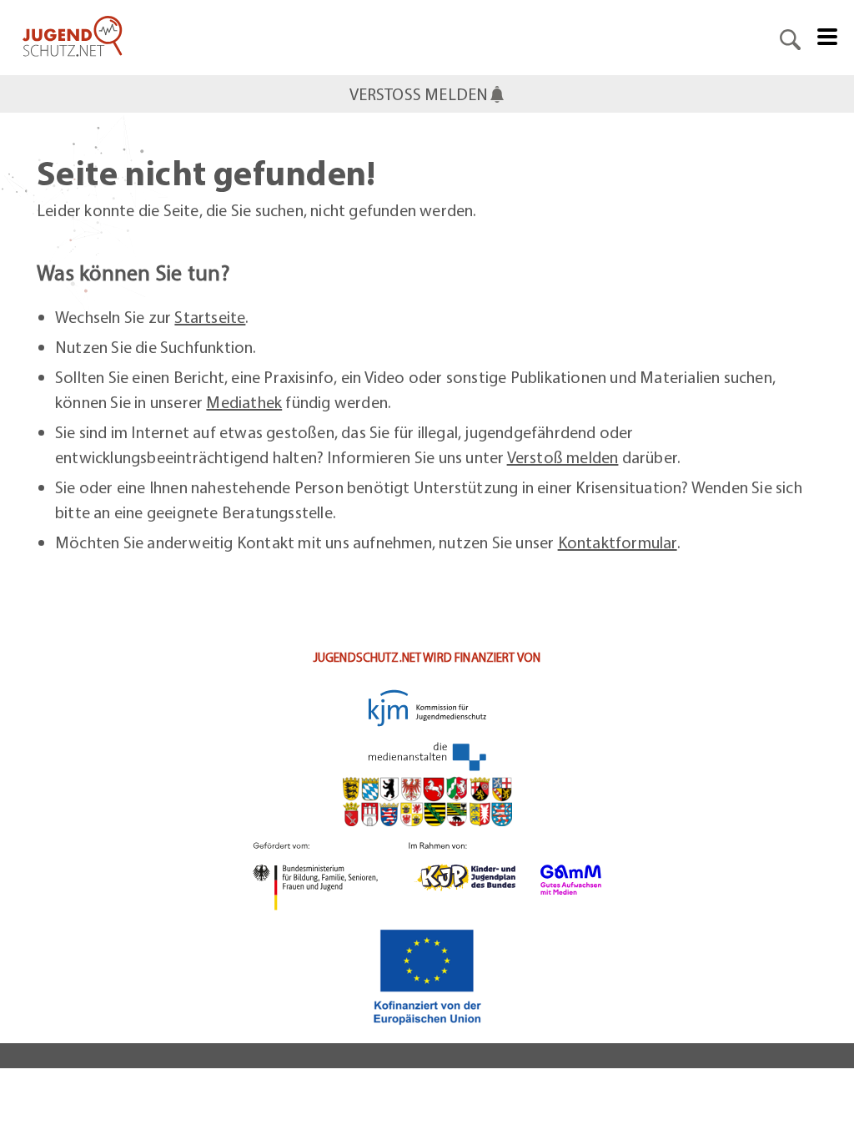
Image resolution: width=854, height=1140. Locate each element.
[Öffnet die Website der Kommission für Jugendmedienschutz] (427, 730)
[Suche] (790, 37)
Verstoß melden (563, 456)
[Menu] (827, 35)
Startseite (209, 316)
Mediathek (244, 401)
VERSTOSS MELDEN (419, 93)
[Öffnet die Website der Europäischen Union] (427, 976)
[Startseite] (72, 37)
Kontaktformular (617, 542)
